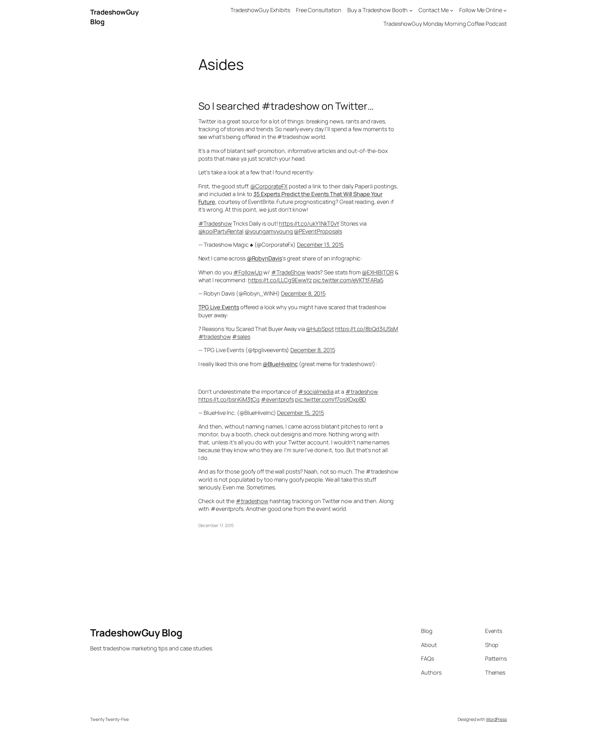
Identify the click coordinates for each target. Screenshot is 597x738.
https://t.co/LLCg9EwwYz (280, 280)
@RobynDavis (264, 258)
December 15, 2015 (300, 412)
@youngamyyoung (269, 231)
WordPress (496, 719)
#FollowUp (247, 272)
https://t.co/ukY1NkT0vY (309, 223)
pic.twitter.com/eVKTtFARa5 (348, 280)
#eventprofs (277, 399)
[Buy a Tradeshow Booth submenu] (411, 10)
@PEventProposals (318, 231)
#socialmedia (316, 391)
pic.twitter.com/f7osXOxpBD (330, 399)
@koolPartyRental (220, 231)
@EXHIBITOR (378, 272)
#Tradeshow (215, 223)
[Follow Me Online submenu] (505, 10)
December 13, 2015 (320, 244)
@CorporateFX (269, 186)
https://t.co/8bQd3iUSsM (366, 328)
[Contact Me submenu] (451, 10)
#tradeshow (214, 336)
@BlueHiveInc (280, 364)
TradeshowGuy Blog (136, 632)
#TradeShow (288, 272)
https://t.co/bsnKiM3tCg (229, 399)
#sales (241, 336)
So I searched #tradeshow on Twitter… (286, 106)
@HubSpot (320, 328)
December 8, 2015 (303, 293)
